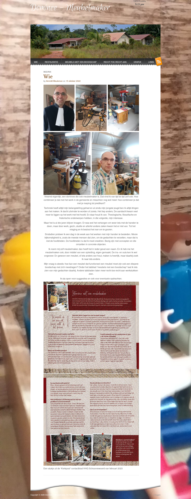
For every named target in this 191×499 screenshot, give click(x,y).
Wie (36, 62)
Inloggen (157, 494)
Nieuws (47, 72)
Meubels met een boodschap (80, 62)
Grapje (137, 62)
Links (151, 62)
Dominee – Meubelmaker (70, 8)
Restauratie (51, 62)
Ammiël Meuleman (54, 81)
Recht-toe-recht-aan (115, 62)
